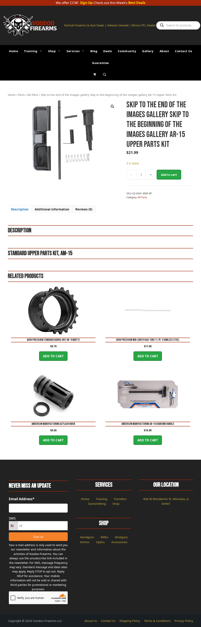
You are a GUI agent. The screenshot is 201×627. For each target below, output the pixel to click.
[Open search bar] (105, 74)
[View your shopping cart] (94, 75)
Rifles (104, 537)
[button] (112, 106)
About (164, 51)
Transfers (120, 499)
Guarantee (100, 63)
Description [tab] (19, 209)
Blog (93, 51)
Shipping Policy (129, 621)
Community (127, 51)
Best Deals (136, 3)
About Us (90, 621)
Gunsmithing (97, 504)
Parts (21, 95)
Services (73, 51)
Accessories (119, 542)
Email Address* (21, 499)
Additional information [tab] (52, 209)
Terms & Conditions (157, 621)
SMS (12, 518)
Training (30, 51)
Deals (107, 51)
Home (13, 51)
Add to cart (169, 174)
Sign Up (86, 3)
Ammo (84, 542)
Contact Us (183, 51)
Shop (52, 51)
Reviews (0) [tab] (83, 209)
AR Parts (32, 95)
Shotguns (121, 537)
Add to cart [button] (53, 356)
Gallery (148, 51)
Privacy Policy (184, 621)
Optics (100, 542)
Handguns (87, 537)
